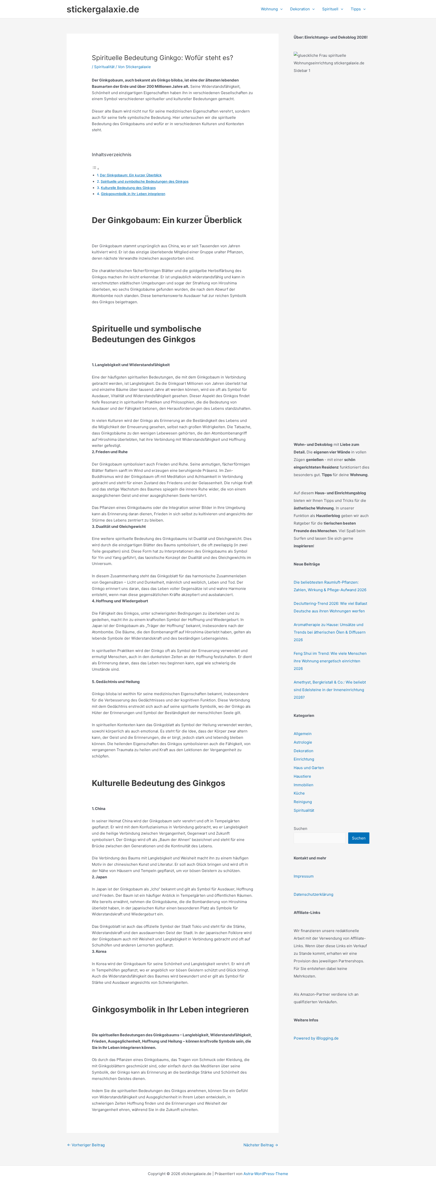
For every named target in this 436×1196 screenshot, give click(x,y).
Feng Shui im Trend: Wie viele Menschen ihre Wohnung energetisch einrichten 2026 (330, 661)
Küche (299, 793)
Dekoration (303, 750)
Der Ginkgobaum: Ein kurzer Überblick (131, 175)
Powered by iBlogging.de (316, 1038)
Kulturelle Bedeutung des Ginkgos (128, 188)
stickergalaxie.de (103, 9)
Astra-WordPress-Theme (265, 1173)
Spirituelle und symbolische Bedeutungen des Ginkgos (144, 181)
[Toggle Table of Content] (95, 168)
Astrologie (303, 742)
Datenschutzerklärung (313, 894)
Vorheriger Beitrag (86, 1145)
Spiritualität (104, 66)
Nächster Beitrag (260, 1145)
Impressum (304, 876)
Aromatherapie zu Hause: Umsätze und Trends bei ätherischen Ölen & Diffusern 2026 (330, 632)
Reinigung (303, 801)
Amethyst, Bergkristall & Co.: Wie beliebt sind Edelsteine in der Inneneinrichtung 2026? (330, 690)
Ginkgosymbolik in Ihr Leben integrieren (133, 194)
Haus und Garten (309, 767)
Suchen (300, 828)
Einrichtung (304, 759)
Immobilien (303, 784)
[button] (280, 9)
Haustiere (302, 776)
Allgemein (303, 733)
